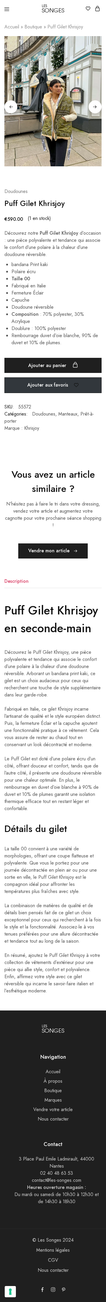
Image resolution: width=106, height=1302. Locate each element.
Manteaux (67, 414)
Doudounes (43, 414)
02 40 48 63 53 (56, 1173)
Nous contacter (53, 1119)
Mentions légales (53, 1250)
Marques (53, 1100)
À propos (53, 1081)
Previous (10, 106)
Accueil (11, 26)
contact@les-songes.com (56, 1180)
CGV (53, 1260)
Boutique (33, 26)
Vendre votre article (53, 1109)
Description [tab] (16, 581)
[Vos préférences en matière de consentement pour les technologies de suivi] (10, 1291)
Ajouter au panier (48, 365)
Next (95, 106)
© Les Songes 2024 (53, 1240)
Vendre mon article (49, 550)
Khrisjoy (31, 428)
